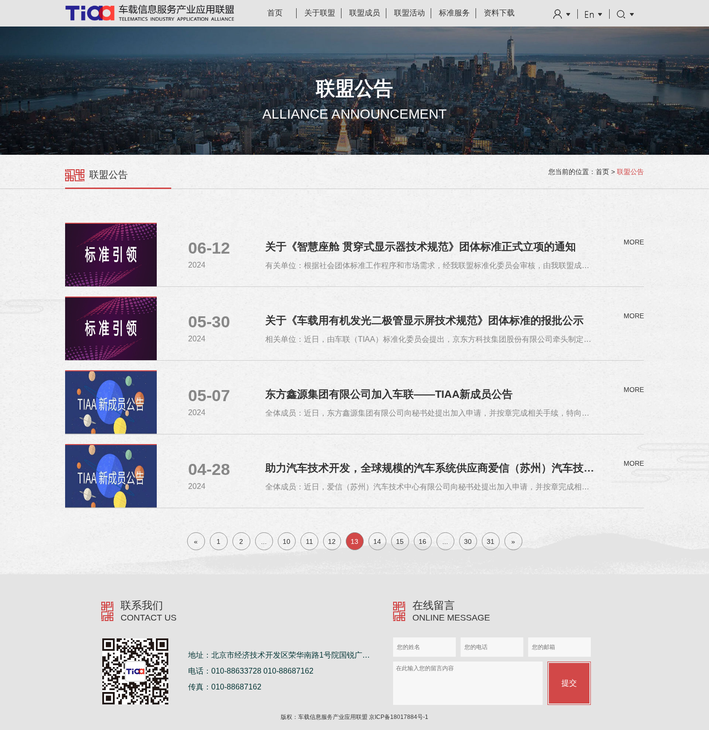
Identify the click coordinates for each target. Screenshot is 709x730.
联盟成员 (364, 13)
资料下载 (499, 13)
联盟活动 (409, 13)
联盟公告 (630, 172)
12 (332, 541)
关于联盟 (319, 13)
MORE (634, 242)
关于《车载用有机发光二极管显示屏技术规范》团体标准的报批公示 (424, 320)
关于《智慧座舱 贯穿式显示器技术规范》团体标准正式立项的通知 (420, 247)
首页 (275, 13)
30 (468, 541)
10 (286, 541)
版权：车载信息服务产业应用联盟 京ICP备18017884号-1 (354, 717)
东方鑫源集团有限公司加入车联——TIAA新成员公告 (389, 394)
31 (490, 541)
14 (377, 541)
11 (309, 541)
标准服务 (454, 13)
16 (422, 541)
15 (400, 541)
